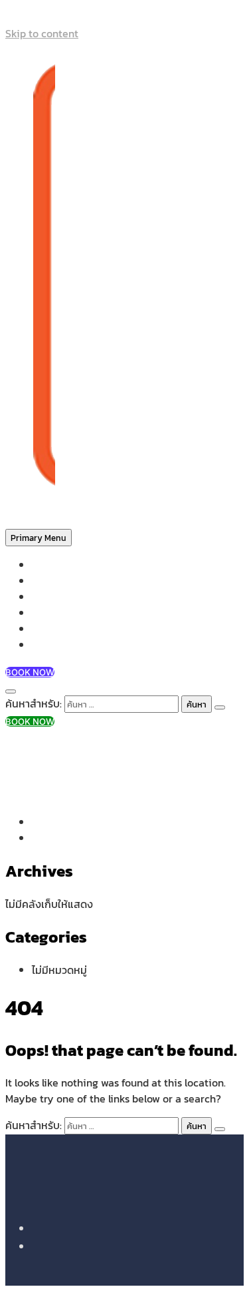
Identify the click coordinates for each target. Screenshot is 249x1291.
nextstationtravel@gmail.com (102, 763)
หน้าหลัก (49, 565)
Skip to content (41, 33)
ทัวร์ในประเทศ (60, 597)
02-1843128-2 (63, 747)
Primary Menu (38, 537)
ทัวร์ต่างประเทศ (64, 581)
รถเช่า (44, 613)
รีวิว (39, 629)
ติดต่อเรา (51, 645)
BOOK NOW (29, 672)
